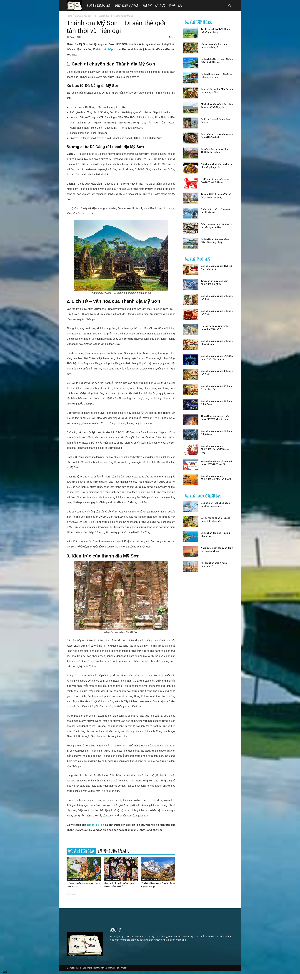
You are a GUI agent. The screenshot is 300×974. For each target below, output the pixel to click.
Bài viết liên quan (81, 851)
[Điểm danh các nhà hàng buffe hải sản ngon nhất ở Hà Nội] (190, 228)
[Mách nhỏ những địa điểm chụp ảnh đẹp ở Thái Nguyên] (190, 108)
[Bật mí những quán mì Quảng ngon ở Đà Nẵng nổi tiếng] (190, 521)
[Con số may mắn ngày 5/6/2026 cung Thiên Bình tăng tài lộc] (190, 359)
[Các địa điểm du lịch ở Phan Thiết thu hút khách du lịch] (190, 153)
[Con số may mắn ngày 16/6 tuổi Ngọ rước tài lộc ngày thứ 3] (190, 269)
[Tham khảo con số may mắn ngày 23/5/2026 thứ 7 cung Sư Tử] (190, 419)
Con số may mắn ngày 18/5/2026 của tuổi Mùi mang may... (215, 449)
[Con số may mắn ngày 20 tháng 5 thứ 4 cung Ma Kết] (190, 434)
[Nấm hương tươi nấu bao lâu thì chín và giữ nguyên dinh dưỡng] (190, 168)
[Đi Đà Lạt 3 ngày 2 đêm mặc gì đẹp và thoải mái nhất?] (190, 123)
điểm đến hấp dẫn (107, 49)
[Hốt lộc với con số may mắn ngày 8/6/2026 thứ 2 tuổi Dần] (190, 329)
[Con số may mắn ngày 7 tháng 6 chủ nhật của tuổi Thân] (190, 344)
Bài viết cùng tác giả (113, 851)
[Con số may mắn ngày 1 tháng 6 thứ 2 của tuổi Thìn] (190, 374)
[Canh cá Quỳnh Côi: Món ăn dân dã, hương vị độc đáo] (190, 93)
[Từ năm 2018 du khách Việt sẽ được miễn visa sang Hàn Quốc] (190, 198)
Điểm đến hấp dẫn (126, 5)
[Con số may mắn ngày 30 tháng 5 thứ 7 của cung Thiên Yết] (190, 404)
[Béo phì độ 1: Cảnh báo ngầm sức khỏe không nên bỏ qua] (190, 506)
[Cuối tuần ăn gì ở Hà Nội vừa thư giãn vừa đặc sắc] (84, 869)
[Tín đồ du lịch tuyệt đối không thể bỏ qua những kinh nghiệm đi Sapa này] (190, 33)
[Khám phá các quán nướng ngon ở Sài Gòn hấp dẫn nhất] (121, 869)
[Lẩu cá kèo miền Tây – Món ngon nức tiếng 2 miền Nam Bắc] (190, 48)
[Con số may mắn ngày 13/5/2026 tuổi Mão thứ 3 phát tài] (190, 479)
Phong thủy (175, 5)
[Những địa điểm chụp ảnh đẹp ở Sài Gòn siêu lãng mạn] (190, 551)
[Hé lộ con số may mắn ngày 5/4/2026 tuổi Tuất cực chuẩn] (190, 183)
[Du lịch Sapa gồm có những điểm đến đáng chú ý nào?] (190, 243)
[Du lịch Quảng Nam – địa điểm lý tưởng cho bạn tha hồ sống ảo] (190, 78)
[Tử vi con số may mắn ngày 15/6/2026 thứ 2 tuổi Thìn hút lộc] (190, 284)
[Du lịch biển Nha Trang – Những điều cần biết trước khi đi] (190, 63)
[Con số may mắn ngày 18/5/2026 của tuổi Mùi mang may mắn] (190, 449)
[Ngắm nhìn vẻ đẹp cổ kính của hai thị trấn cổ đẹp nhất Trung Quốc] (190, 213)
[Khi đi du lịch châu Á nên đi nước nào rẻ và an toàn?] (190, 566)
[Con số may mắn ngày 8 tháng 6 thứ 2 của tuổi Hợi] (190, 314)
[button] (229, 6)
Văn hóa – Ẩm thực (154, 5)
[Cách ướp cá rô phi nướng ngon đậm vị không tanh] (190, 138)
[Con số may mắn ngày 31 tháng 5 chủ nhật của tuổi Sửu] (190, 389)
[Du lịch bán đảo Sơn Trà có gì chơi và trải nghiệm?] (190, 536)
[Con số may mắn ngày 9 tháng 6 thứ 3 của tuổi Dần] (190, 299)
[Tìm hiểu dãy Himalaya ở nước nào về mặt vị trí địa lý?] (158, 869)
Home (69, 16)
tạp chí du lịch (95, 824)
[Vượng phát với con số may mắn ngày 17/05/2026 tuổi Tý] (190, 464)
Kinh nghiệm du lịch (98, 5)
